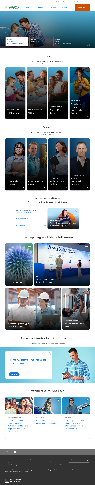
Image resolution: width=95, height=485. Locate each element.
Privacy (7, 462)
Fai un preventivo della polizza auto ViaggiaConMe (47, 421)
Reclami (7, 459)
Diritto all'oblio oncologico (11, 465)
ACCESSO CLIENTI (82, 7)
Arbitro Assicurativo (31, 465)
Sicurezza (50, 459)
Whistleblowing (51, 462)
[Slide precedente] (44, 354)
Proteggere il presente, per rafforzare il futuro (18, 325)
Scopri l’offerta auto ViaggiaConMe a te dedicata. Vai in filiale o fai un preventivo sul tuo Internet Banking (18, 425)
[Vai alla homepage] (12, 7)
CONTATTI (53, 7)
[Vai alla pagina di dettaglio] (45, 211)
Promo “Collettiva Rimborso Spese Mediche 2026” (27, 361)
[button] (89, 45)
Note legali (29, 459)
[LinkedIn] (15, 452)
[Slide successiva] (49, 354)
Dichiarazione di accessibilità (55, 465)
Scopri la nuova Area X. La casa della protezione (46, 280)
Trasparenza (29, 462)
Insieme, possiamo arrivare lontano (75, 325)
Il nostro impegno (15, 282)
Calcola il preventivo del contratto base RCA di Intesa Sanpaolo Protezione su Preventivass (76, 424)
